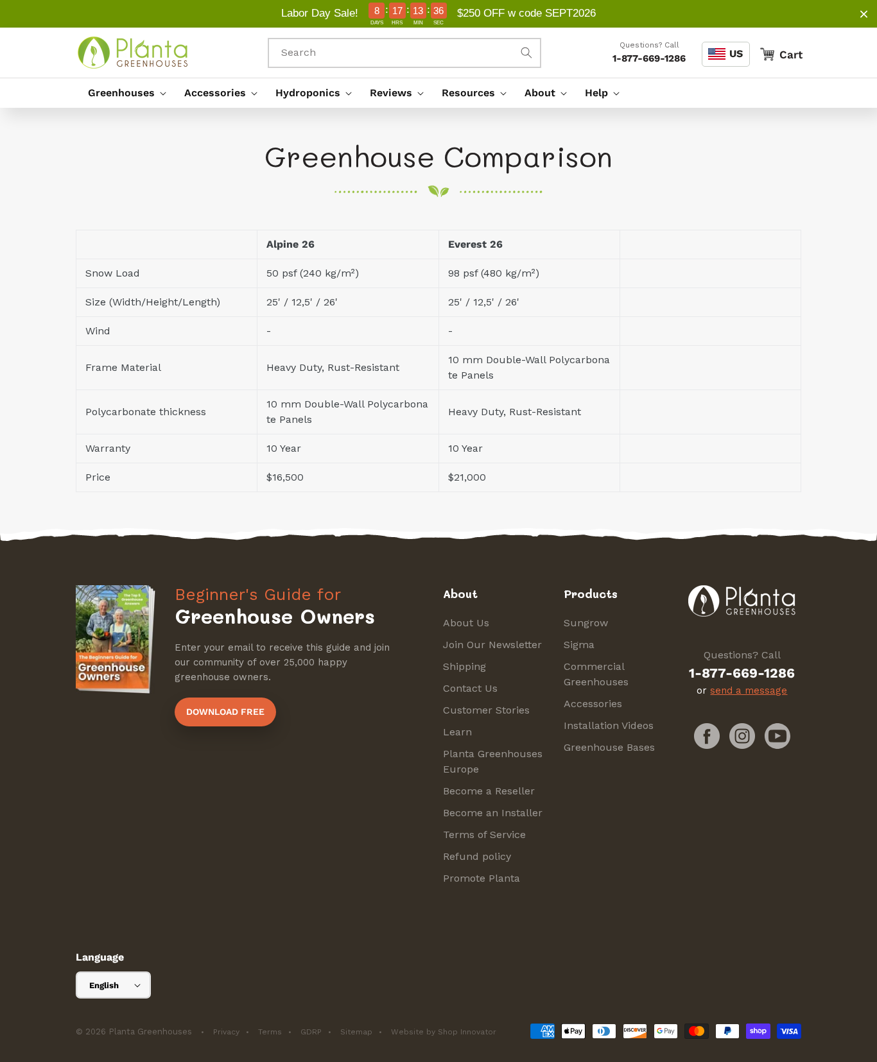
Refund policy (477, 856)
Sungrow (586, 623)
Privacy (226, 1031)
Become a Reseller (489, 791)
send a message (748, 690)
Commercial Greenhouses (596, 674)
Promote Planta (481, 878)
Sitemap (356, 1031)
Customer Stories (486, 710)
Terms (270, 1031)
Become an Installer (493, 813)
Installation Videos (609, 725)
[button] (124, 93)
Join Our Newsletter (492, 644)
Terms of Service (484, 834)
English (104, 985)
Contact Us (470, 688)
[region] (438, 14)
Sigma (579, 644)
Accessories (593, 704)
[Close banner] (864, 14)
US (736, 53)
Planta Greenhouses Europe (493, 761)
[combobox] (404, 53)
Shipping (464, 666)
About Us (466, 623)
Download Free (225, 712)
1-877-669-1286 (649, 58)
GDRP (311, 1031)
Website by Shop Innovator (443, 1031)
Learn (457, 732)
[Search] (526, 53)
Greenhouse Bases (609, 747)
